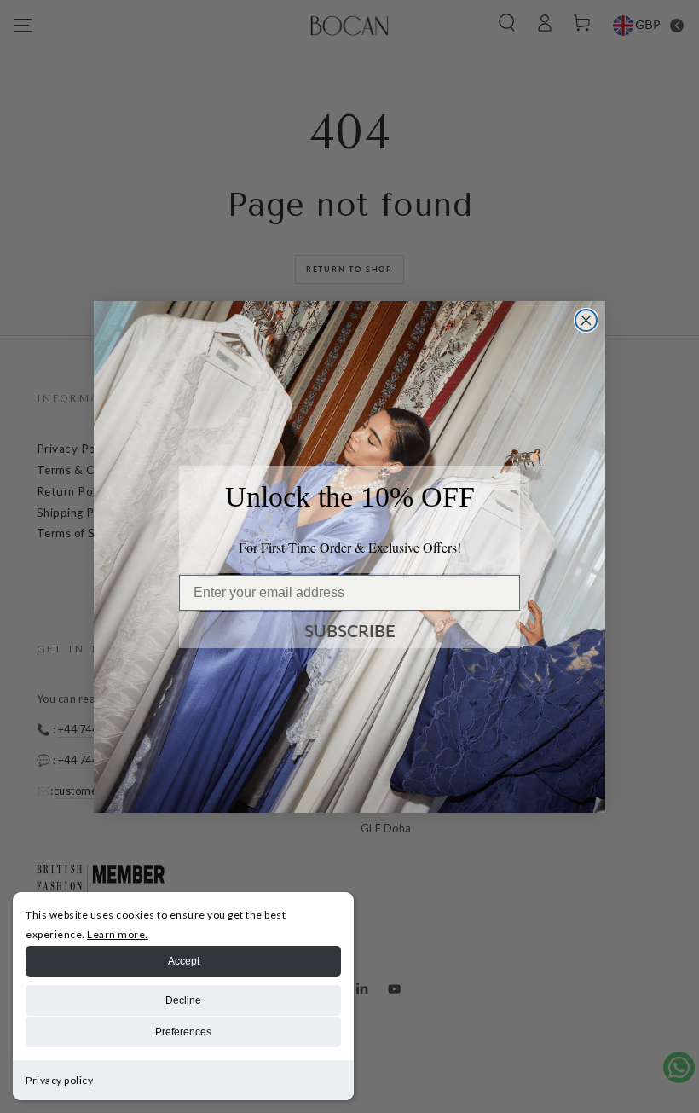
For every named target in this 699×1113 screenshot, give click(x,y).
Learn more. (117, 934)
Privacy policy (59, 1080)
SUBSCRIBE (350, 630)
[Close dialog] (586, 320)
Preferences (183, 1032)
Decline (183, 1000)
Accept (183, 961)
